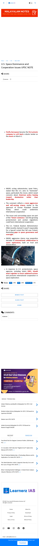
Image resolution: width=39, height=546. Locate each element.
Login (11, 516)
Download (22, 543)
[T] (23, 528)
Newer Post (19, 295)
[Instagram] (14, 528)
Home (2, 60)
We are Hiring (28, 516)
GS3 (11, 60)
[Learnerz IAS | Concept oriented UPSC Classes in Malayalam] (12, 3)
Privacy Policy (11, 512)
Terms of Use (11, 519)
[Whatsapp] (3, 528)
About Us (27, 509)
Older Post (19, 300)
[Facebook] (19, 528)
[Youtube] (9, 528)
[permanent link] (10, 79)
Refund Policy (28, 519)
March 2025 (17, 60)
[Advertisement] (19, 37)
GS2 (7, 60)
